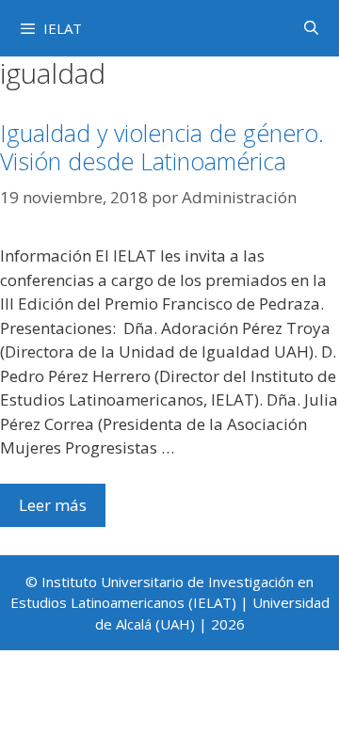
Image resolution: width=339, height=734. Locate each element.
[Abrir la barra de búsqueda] (311, 27)
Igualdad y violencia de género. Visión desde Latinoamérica (162, 147)
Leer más (53, 505)
